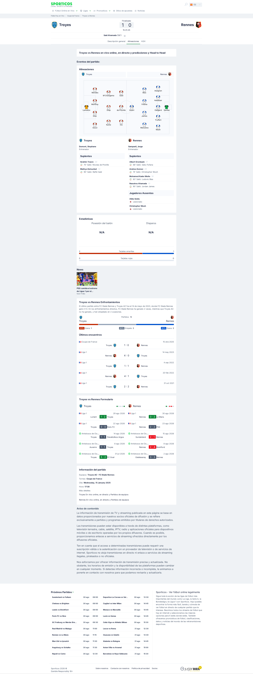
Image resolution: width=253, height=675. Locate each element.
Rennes (170, 321)
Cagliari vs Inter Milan (112, 603)
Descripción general (116, 41)
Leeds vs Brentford (60, 610)
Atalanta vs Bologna (111, 641)
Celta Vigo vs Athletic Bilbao (115, 622)
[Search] (186, 4)
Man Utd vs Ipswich (60, 641)
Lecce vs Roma (109, 628)
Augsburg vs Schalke (61, 647)
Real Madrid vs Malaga (62, 628)
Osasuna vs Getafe (111, 635)
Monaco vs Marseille (111, 610)
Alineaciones (133, 41)
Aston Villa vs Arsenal (112, 647)
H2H (143, 41)
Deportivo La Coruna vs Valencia (116, 597)
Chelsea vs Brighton (60, 603)
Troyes (83, 321)
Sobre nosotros (102, 668)
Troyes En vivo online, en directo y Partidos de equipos (103, 494)
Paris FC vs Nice (59, 616)
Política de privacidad (140, 668)
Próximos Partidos (61, 592)
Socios (154, 668)
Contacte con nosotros (120, 668)
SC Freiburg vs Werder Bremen (65, 622)
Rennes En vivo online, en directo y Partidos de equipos (104, 500)
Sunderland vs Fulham (61, 597)
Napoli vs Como (58, 654)
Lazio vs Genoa (109, 616)
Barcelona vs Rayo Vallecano (115, 654)
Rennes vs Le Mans (60, 635)
